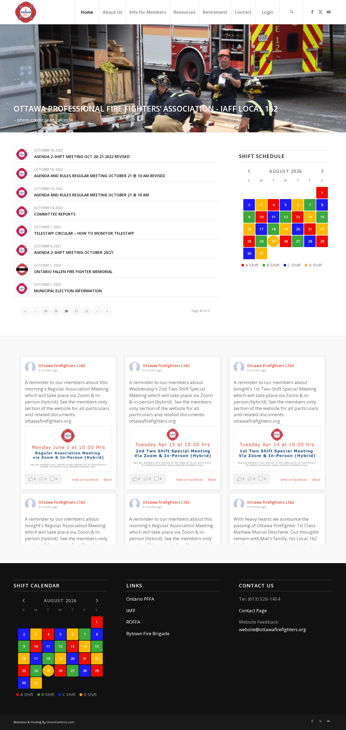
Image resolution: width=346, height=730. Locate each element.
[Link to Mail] (328, 12)
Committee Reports (54, 214)
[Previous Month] (249, 171)
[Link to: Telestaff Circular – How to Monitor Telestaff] (21, 231)
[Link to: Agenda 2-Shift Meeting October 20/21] (21, 250)
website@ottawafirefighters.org (272, 629)
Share (108, 479)
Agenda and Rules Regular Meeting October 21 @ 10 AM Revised (99, 175)
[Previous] (4, 78)
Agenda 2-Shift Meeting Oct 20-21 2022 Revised (82, 156)
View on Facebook (85, 479)
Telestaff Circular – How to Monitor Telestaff (84, 233)
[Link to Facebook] (312, 12)
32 (86, 311)
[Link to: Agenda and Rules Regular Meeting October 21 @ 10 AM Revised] (21, 173)
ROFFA (133, 622)
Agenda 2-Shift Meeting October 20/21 (74, 252)
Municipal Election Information (68, 290)
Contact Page (253, 610)
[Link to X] (320, 12)
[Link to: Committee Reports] (21, 211)
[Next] (341, 78)
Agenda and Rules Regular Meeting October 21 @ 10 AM (91, 194)
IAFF (130, 610)
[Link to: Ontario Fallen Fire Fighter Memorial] (21, 269)
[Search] (292, 12)
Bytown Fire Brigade (147, 633)
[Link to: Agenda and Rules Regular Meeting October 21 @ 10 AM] (21, 192)
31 (76, 311)
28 (45, 311)
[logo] (26, 12)
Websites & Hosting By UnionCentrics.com (44, 722)
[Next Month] (322, 171)
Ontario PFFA (140, 599)
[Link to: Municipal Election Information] (21, 288)
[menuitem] (87, 12)
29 (56, 311)
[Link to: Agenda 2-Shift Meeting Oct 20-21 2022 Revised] (21, 154)
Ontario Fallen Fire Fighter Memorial (73, 271)
